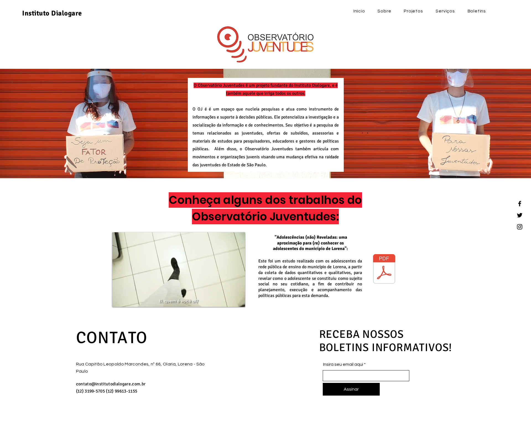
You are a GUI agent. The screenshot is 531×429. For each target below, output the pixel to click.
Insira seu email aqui (343, 364)
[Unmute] (128, 299)
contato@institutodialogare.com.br (111, 384)
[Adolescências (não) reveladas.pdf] (384, 269)
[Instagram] (519, 226)
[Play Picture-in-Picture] (228, 299)
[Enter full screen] (237, 299)
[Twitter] (519, 215)
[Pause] (119, 299)
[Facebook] (519, 203)
